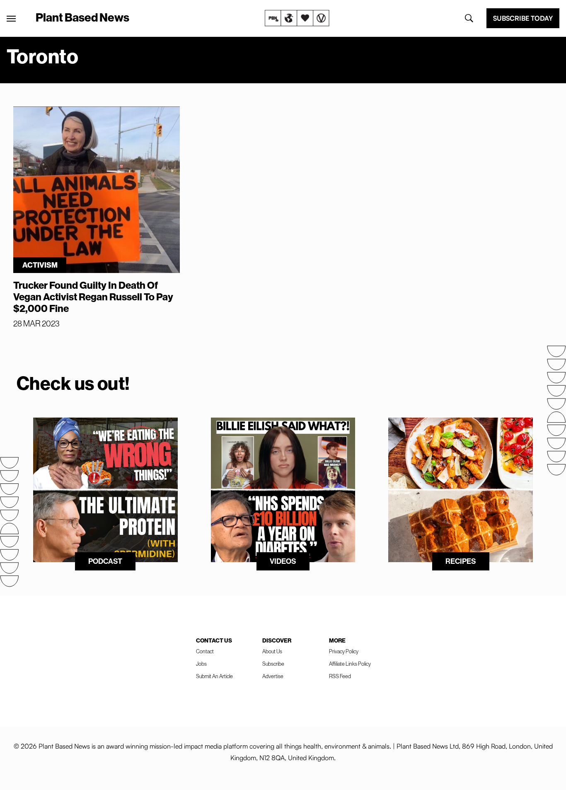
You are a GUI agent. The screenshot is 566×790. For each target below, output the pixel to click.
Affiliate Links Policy (350, 664)
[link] (297, 18)
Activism (40, 265)
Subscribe (273, 664)
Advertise (272, 676)
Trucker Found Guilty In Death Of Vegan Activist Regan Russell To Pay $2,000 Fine (93, 297)
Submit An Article (214, 676)
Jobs (201, 664)
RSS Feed (340, 676)
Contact (205, 651)
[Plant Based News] (11, 18)
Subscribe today (523, 18)
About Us (272, 651)
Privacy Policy (343, 651)
